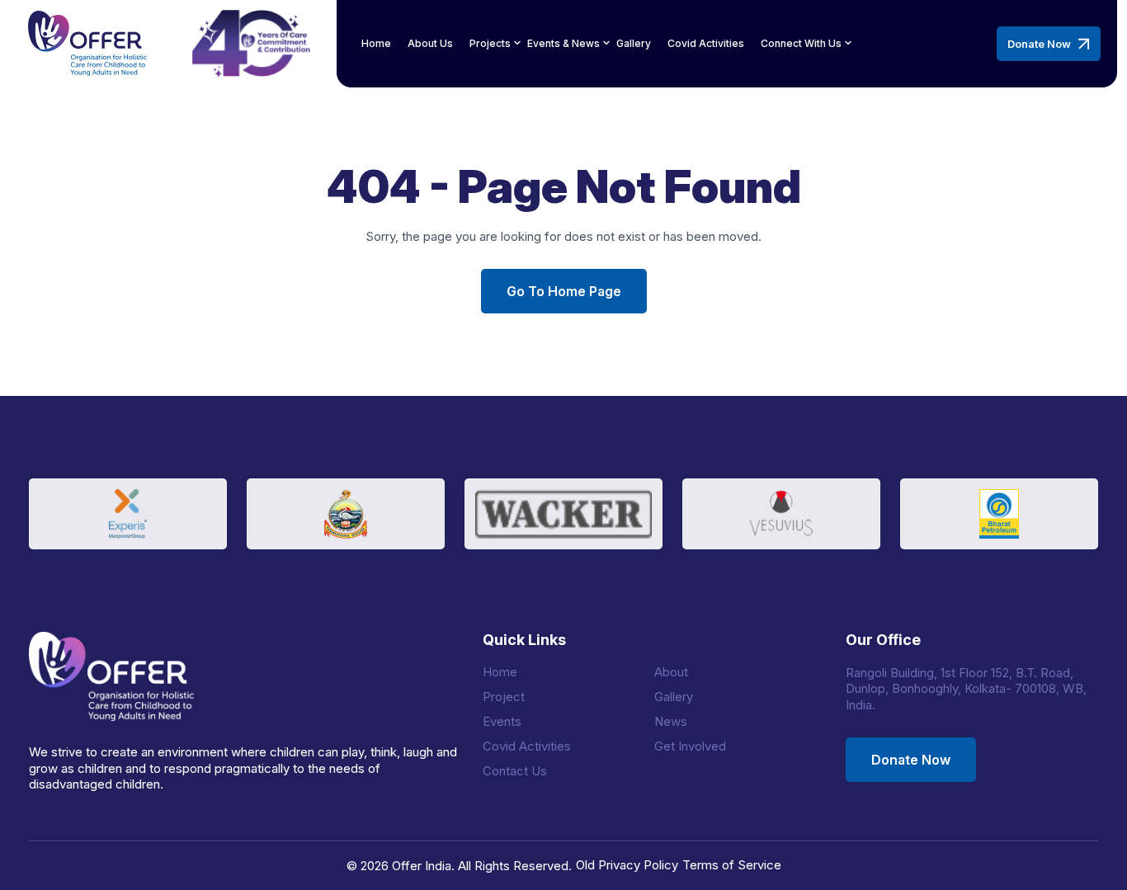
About (671, 672)
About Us (430, 43)
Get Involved (690, 746)
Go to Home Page (564, 291)
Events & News (563, 43)
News (670, 721)
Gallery (633, 43)
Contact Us (515, 771)
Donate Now (1039, 43)
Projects (490, 43)
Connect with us (801, 43)
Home (376, 43)
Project (504, 696)
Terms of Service (731, 865)
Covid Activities (705, 43)
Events (502, 721)
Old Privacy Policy (627, 865)
